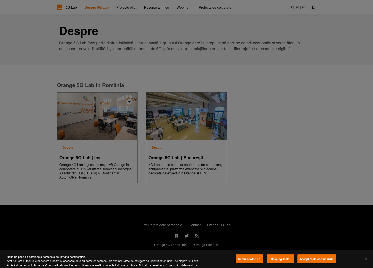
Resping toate (280, 259)
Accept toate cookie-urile (316, 259)
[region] (186, 259)
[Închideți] (366, 258)
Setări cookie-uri (249, 259)
